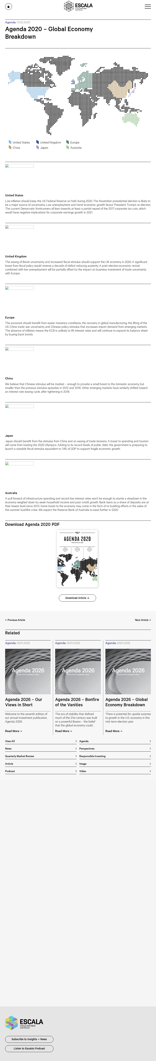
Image (82, 764)
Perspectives (87, 749)
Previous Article (16, 620)
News (8, 749)
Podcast (10, 771)
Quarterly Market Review (19, 756)
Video (82, 771)
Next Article (142, 620)
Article (9, 764)
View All (10, 741)
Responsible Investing (92, 756)
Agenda (83, 741)
